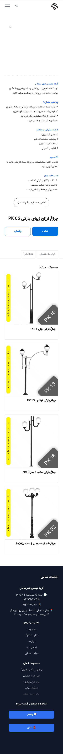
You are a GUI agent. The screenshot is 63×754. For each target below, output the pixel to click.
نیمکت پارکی (31, 688)
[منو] (8, 6)
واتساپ (17, 231)
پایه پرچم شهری (31, 682)
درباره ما (31, 641)
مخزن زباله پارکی (31, 694)
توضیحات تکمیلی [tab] (47, 254)
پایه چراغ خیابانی (31, 676)
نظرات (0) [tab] (28, 254)
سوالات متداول (31, 653)
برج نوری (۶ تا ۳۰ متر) (31, 670)
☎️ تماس (31, 728)
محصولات (31, 629)
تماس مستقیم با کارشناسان (31, 202)
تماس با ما (31, 647)
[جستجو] (16, 6)
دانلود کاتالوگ (31, 635)
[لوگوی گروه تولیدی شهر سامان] (37, 6)
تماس (45, 231)
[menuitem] (16, 6)
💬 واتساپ (32, 714)
